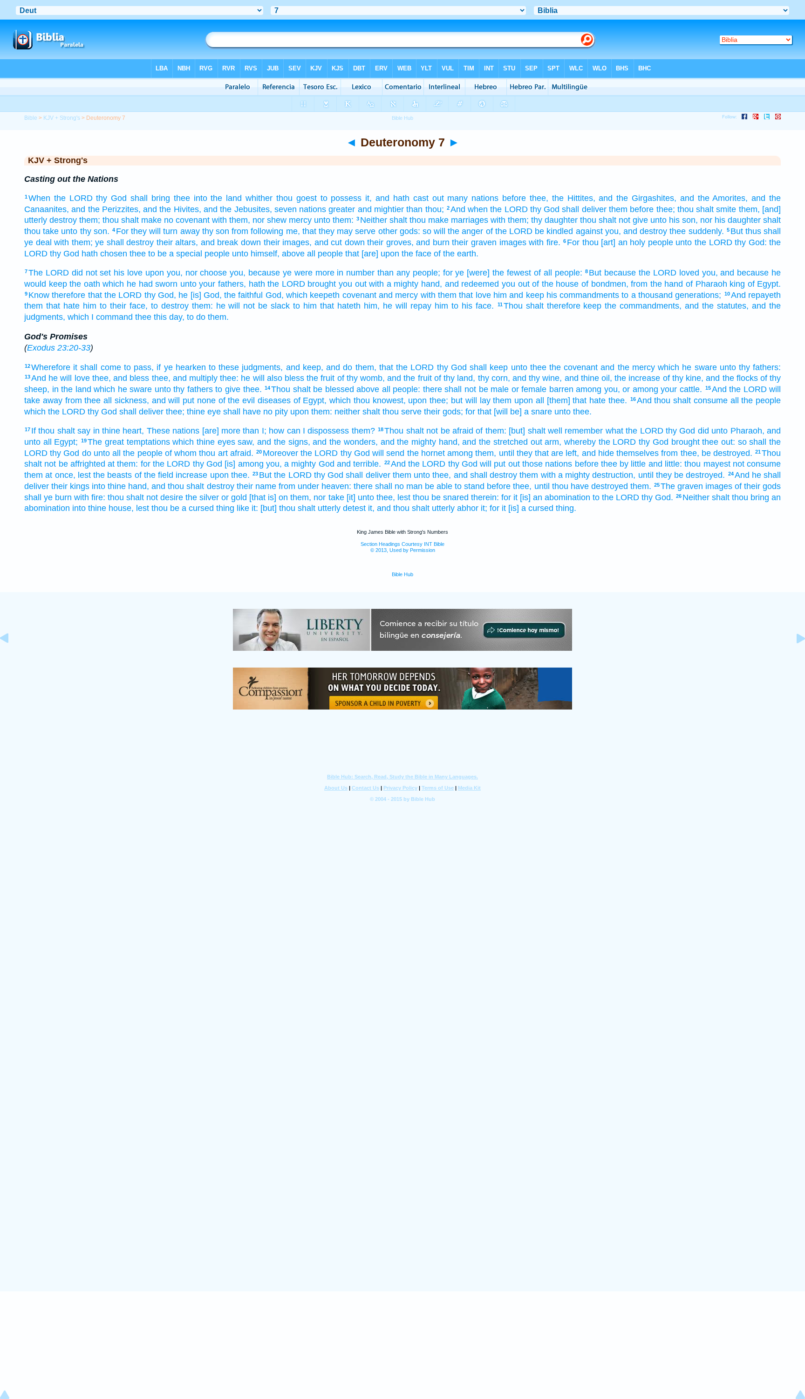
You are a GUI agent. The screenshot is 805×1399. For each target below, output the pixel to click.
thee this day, (159, 317)
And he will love (60, 378)
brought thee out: (703, 442)
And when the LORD (489, 209)
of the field (154, 475)
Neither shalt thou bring (725, 497)
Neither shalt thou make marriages (424, 220)
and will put (173, 400)
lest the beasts (105, 475)
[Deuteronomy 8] (793, 659)
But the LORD (285, 475)
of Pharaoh (706, 284)
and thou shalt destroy (192, 486)
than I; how (263, 430)
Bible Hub (402, 574)
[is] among (244, 464)
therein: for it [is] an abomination (530, 497)
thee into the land (208, 198)
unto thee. (573, 411)
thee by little (623, 464)
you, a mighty (291, 464)
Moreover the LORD (300, 453)
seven (285, 209)
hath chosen (104, 253)
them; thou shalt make (120, 220)
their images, (288, 242)
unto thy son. (85, 231)
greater (341, 209)
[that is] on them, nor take (296, 497)
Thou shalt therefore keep (553, 305)
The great (106, 442)
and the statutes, (717, 305)
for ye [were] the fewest (487, 272)
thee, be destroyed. (716, 453)
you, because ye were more (282, 272)
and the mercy (627, 367)
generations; (698, 295)
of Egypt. (764, 284)
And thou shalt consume (682, 400)
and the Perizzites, (106, 209)
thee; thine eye (193, 411)
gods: (410, 231)
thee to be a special (166, 253)
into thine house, (103, 508)
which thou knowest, (367, 400)
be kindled (554, 231)
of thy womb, (361, 378)
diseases (274, 400)
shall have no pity (255, 411)
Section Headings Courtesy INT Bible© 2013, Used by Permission (402, 547)
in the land (71, 389)
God (326, 464)
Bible (30, 118)
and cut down (339, 242)
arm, (553, 442)
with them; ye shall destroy (104, 242)
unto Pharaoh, (737, 430)
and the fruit (409, 378)
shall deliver (584, 209)
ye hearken (185, 367)
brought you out (336, 284)
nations (484, 198)
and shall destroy (486, 475)
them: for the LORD (153, 464)
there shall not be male (466, 389)
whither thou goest (281, 198)
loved (689, 272)
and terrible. (359, 464)
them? (363, 430)
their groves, (390, 242)
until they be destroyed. (681, 475)
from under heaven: (315, 486)
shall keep (489, 367)
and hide (598, 453)
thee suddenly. (696, 231)
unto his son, (674, 220)
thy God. (657, 497)
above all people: (388, 389)
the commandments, (643, 305)
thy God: (751, 242)
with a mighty (393, 284)
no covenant (187, 220)
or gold (234, 497)
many (457, 198)
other (387, 231)
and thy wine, (537, 378)
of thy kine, (683, 378)
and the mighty (408, 442)
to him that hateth (327, 305)
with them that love (456, 295)
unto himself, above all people (287, 253)
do (86, 453)
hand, (431, 284)
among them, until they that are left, (513, 453)
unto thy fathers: (750, 367)
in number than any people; (388, 272)
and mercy (398, 295)
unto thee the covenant (554, 367)
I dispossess (326, 430)
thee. (252, 389)
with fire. (544, 242)
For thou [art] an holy (606, 242)
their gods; (443, 411)
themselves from (647, 453)
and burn (433, 242)
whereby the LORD (600, 442)
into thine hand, (120, 486)
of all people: (558, 272)
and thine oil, (588, 378)
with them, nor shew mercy (262, 220)
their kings (70, 486)
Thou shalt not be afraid (428, 430)
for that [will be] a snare (508, 411)
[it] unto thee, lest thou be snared (408, 497)
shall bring (150, 198)
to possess (341, 198)
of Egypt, (310, 400)
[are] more (221, 430)
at (111, 464)
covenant (359, 295)
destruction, (613, 475)
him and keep (518, 295)
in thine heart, (118, 430)
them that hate (52, 305)
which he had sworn (139, 284)
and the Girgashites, (637, 198)
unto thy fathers (184, 389)
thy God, (160, 295)
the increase (637, 378)
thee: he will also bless (262, 378)
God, (275, 295)
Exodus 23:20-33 (58, 347)
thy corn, (494, 378)
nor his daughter (730, 220)
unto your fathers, (213, 284)
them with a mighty (554, 475)
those (532, 464)
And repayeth (756, 295)
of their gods (758, 486)
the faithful (243, 295)
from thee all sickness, (107, 400)
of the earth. (456, 253)
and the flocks (731, 378)
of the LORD (509, 231)
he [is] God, (200, 295)
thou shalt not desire (145, 497)
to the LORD (616, 497)
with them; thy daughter (534, 220)
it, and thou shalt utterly (411, 508)
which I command (100, 317)
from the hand (657, 284)
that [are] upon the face (388, 253)
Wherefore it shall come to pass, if (96, 367)
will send (388, 453)
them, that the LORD (394, 367)
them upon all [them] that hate (549, 400)
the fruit (320, 378)
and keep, (304, 367)
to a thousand (647, 295)
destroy (63, 220)
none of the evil (226, 400)
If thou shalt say (60, 430)
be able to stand (454, 486)
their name (256, 486)
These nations (173, 430)
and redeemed (472, 284)
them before (631, 209)
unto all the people (128, 453)
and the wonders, (345, 442)
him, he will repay (397, 305)
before (514, 198)
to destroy (170, 305)
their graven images (489, 242)
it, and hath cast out (404, 198)
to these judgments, (246, 367)
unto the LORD (703, 242)
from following (257, 231)
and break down (231, 242)
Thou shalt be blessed (312, 389)
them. (218, 317)
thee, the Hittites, (562, 198)
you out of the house (540, 284)
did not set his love (107, 272)
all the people (755, 400)
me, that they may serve (331, 231)
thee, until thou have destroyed (570, 486)
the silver (202, 497)
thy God (111, 198)
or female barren (542, 389)
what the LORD (634, 430)
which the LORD (54, 411)
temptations (148, 442)
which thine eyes (203, 442)
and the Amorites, (714, 198)
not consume (757, 464)
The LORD (48, 272)
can (293, 430)
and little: (665, 464)
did (703, 430)
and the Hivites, (172, 209)
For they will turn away (158, 231)
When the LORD (60, 198)
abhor (467, 508)
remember (584, 430)
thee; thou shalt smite (696, 209)
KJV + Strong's (61, 118)
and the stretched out (502, 442)
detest (354, 508)
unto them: (334, 220)
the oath (84, 284)
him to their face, (115, 305)
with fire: (89, 497)
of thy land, (454, 378)
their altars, (177, 242)
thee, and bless (120, 378)
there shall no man (388, 486)
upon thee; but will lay (449, 400)
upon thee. (230, 475)
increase (191, 475)
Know (38, 295)
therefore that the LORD (97, 295)
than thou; (424, 209)
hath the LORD (277, 284)
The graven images (696, 486)
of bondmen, (604, 284)
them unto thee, (422, 475)
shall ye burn (48, 497)
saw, (246, 442)
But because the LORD (632, 272)
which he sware (687, 367)
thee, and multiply (185, 378)
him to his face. (464, 305)
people (660, 242)
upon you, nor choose (186, 272)
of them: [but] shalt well (519, 430)
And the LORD (739, 389)
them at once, (49, 475)
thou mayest (707, 464)
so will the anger (453, 231)
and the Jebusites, (238, 209)
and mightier (381, 209)
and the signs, (283, 442)
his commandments (582, 295)
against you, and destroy (622, 231)
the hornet (426, 453)
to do (196, 317)
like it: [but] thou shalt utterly (289, 508)
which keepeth (313, 295)
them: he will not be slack (241, 305)
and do (339, 367)
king (737, 284)
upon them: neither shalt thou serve (356, 411)
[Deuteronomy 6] (11, 659)
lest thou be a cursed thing (185, 508)
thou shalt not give (614, 220)
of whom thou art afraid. (209, 453)
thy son (215, 231)
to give (227, 389)
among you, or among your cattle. (639, 389)
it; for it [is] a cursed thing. (528, 508)
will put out (500, 464)
